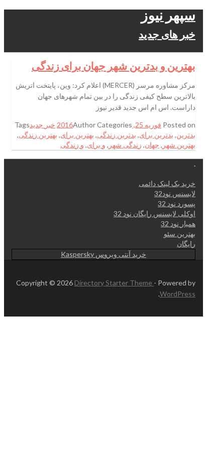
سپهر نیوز (168, 14)
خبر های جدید (167, 34)
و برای (96, 144)
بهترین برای (77, 134)
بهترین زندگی (38, 134)
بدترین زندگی (116, 134)
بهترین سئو (179, 233)
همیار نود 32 (178, 223)
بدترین (185, 134)
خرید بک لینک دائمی (167, 183)
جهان (152, 144)
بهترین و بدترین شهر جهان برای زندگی (113, 65)
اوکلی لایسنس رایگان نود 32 (154, 213)
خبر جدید (42, 124)
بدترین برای (156, 134)
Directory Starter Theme (114, 282)
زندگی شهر (125, 144)
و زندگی (72, 144)
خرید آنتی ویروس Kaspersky (103, 254)
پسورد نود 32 (176, 203)
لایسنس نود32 (174, 193)
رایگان (186, 243)
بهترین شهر (178, 144)
